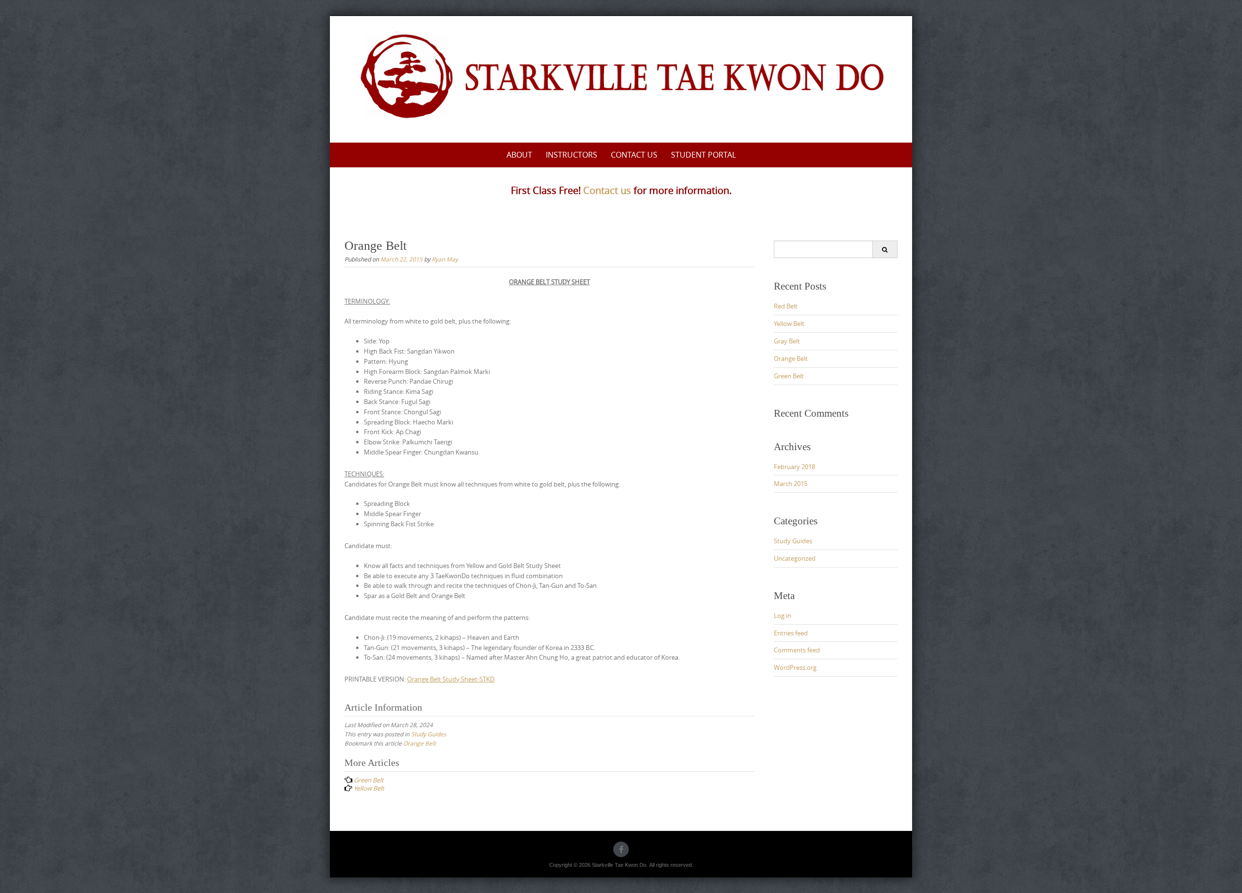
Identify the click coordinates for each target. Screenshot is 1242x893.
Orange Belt (419, 743)
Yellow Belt (789, 323)
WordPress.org (795, 667)
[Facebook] (621, 849)
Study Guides (428, 734)
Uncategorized (795, 558)
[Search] (885, 249)
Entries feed (791, 633)
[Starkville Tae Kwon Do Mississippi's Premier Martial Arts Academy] (621, 78)
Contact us (607, 190)
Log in (782, 615)
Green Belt (789, 376)
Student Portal (703, 154)
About (519, 154)
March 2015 (790, 483)
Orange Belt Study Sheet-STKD (450, 679)
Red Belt (786, 306)
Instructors (571, 154)
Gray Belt (787, 341)
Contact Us (634, 154)
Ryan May (445, 259)
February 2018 (794, 466)
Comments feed (797, 650)
